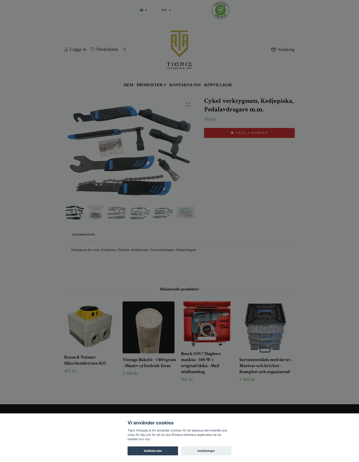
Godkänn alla (153, 450)
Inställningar (206, 450)
